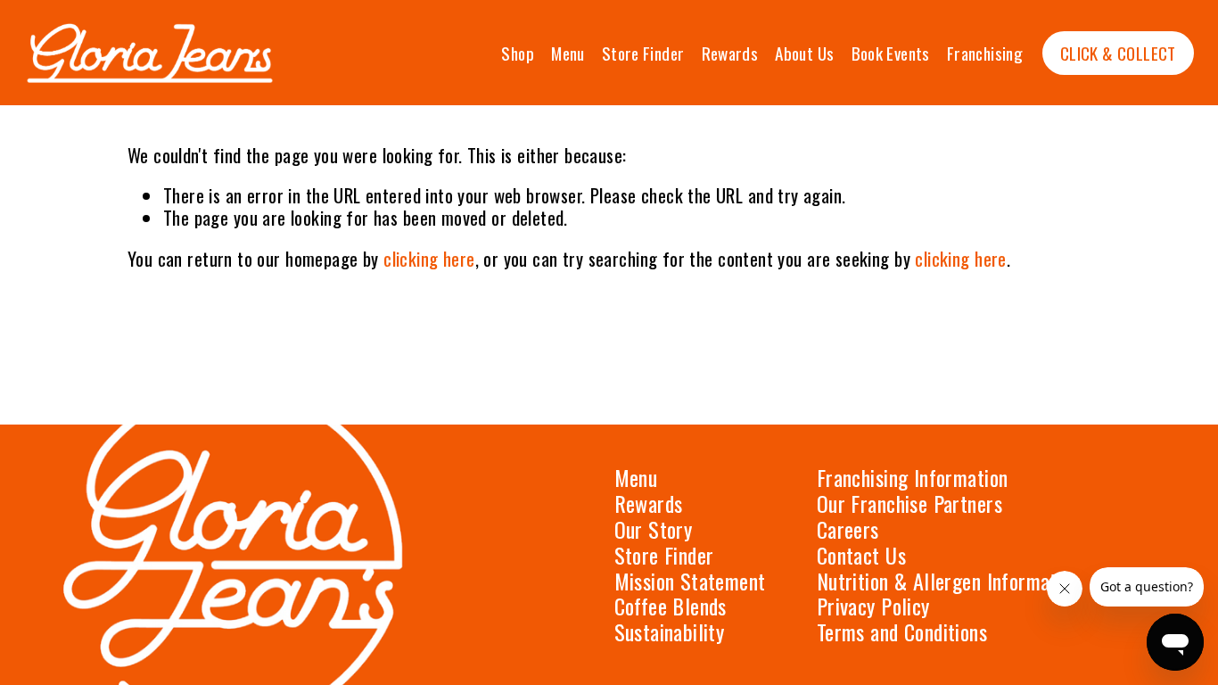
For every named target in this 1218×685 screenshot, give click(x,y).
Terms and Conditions (902, 632)
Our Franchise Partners (909, 503)
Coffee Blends (670, 606)
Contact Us (861, 555)
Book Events (891, 53)
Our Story (653, 529)
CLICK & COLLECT (1118, 53)
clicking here (428, 258)
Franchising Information (912, 478)
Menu (568, 53)
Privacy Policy (873, 606)
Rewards (730, 53)
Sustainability (669, 632)
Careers (848, 529)
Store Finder (643, 53)
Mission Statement (690, 581)
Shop (517, 53)
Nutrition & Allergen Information (949, 581)
